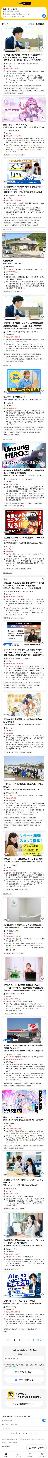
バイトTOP (5, 1433)
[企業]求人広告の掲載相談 (9, 1442)
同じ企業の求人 (7, 229)
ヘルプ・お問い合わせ (8, 1439)
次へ (39, 1340)
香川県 (13, 1433)
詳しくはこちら (13, 1366)
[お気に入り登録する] (42, 48)
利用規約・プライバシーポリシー (34, 1439)
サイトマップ (20, 1439)
